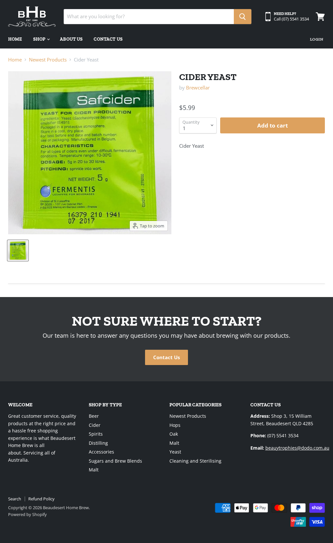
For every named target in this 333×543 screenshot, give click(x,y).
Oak (173, 434)
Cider (94, 425)
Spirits (96, 434)
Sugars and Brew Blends (115, 461)
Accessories (101, 452)
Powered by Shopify (27, 514)
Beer (94, 416)
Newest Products (48, 59)
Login (316, 39)
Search (14, 499)
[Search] (242, 16)
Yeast (175, 452)
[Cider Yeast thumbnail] (17, 250)
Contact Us (108, 39)
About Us (71, 39)
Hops (174, 425)
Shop (40, 39)
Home (15, 39)
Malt (94, 470)
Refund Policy (41, 499)
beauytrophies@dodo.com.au (297, 448)
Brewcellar (198, 87)
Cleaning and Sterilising (195, 461)
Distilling (98, 443)
